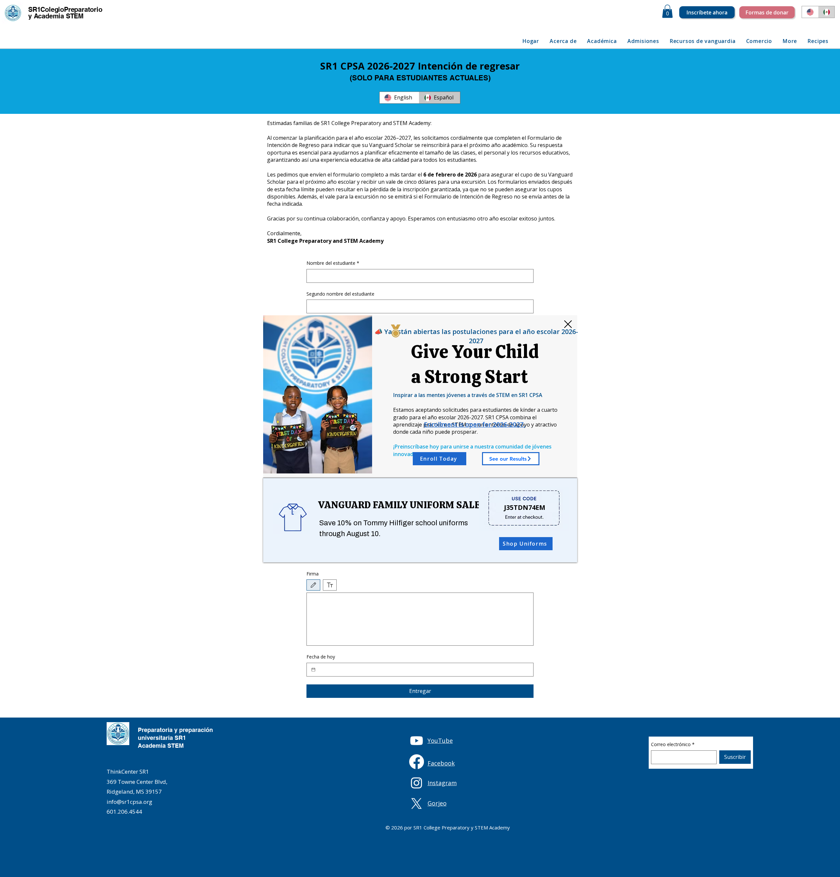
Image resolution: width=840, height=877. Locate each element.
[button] (568, 324)
